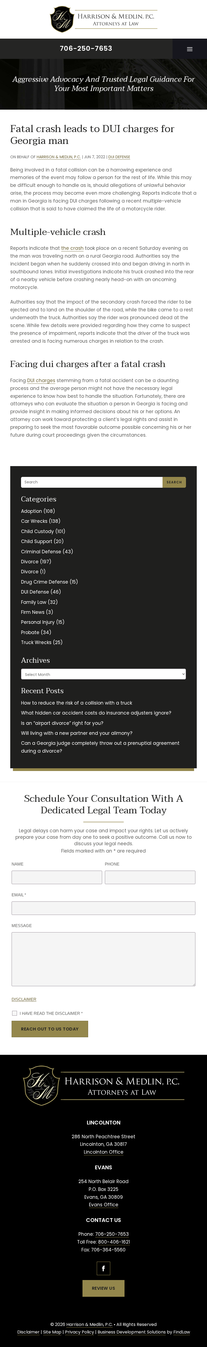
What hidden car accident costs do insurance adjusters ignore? (96, 713)
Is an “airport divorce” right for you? (62, 723)
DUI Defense (119, 157)
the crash (72, 248)
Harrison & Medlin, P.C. (59, 157)
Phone (112, 864)
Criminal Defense (41, 551)
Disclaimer (24, 999)
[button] (189, 49)
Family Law (33, 602)
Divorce (30, 561)
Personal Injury (38, 622)
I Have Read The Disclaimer (51, 1013)
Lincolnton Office (103, 1152)
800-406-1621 (114, 1242)
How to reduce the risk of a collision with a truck (76, 703)
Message (22, 925)
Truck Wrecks (36, 642)
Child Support (36, 541)
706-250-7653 (86, 48)
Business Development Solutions (132, 1332)
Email (19, 895)
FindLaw (181, 1332)
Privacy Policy (79, 1332)
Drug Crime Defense (44, 582)
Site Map (52, 1332)
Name (17, 864)
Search (174, 482)
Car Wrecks (34, 521)
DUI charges (41, 380)
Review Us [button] (103, 1288)
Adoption (31, 511)
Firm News (32, 612)
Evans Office (103, 1204)
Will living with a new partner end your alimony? (76, 733)
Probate (30, 632)
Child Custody (37, 531)
